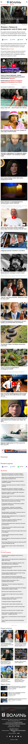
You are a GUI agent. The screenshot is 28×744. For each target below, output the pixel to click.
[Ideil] (14, 739)
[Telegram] (15, 736)
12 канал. (12, 49)
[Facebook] (7, 736)
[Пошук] (26, 2)
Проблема (12, 4)
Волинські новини (4, 4)
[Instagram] (13, 736)
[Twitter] (10, 736)
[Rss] (21, 737)
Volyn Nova (12, 78)
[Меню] (1, 2)
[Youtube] (18, 736)
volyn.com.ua (11, 708)
